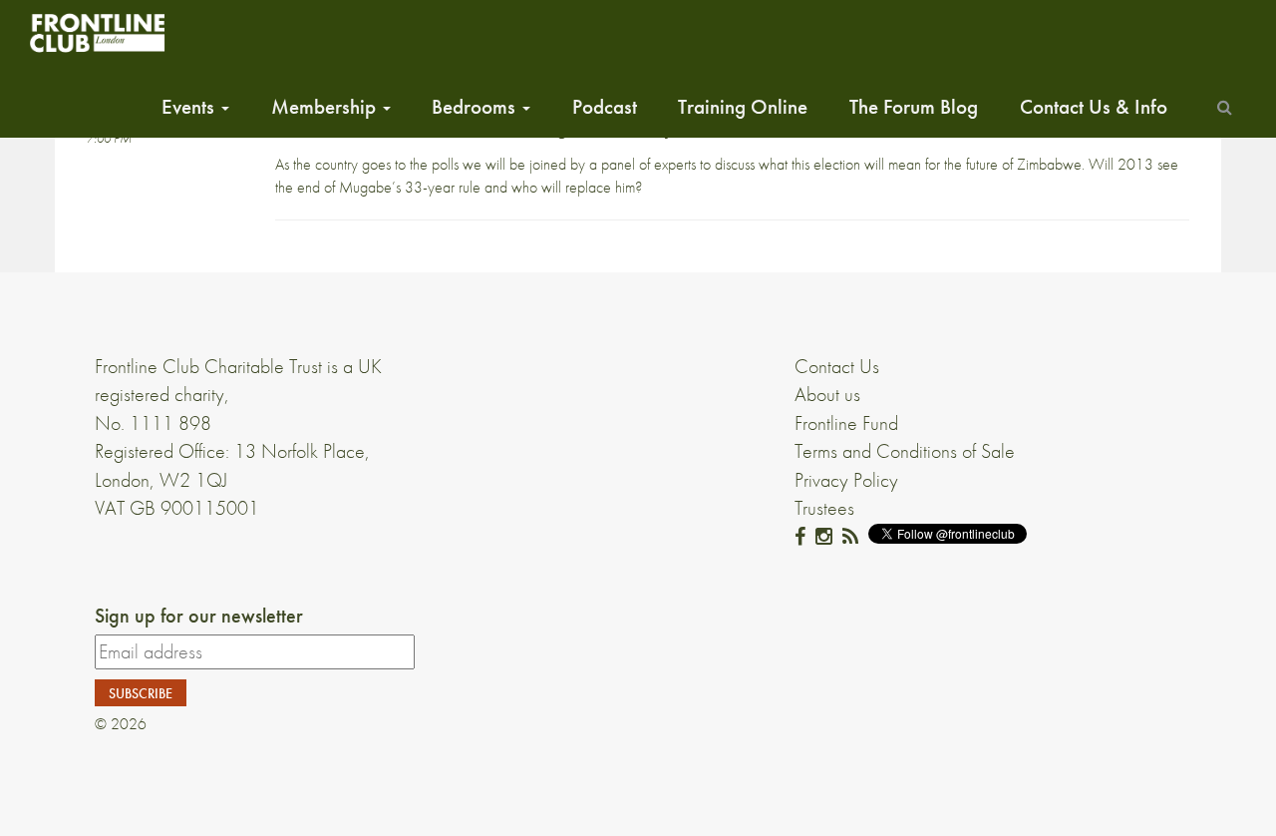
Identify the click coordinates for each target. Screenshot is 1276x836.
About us (827, 394)
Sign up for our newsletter (199, 615)
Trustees (824, 508)
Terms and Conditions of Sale (905, 451)
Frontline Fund (846, 423)
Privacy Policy (846, 480)
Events (190, 107)
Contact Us (837, 366)
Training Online (742, 107)
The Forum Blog (913, 107)
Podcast (604, 107)
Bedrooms (476, 107)
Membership (326, 107)
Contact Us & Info (1093, 107)
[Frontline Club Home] (96, 32)
